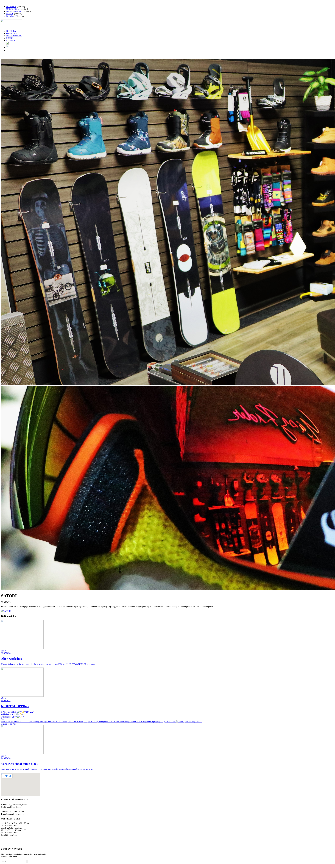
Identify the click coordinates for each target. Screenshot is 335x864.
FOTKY (9, 14)
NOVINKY (11, 6)
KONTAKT (11, 16)
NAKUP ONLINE (14, 11)
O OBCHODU (12, 9)
